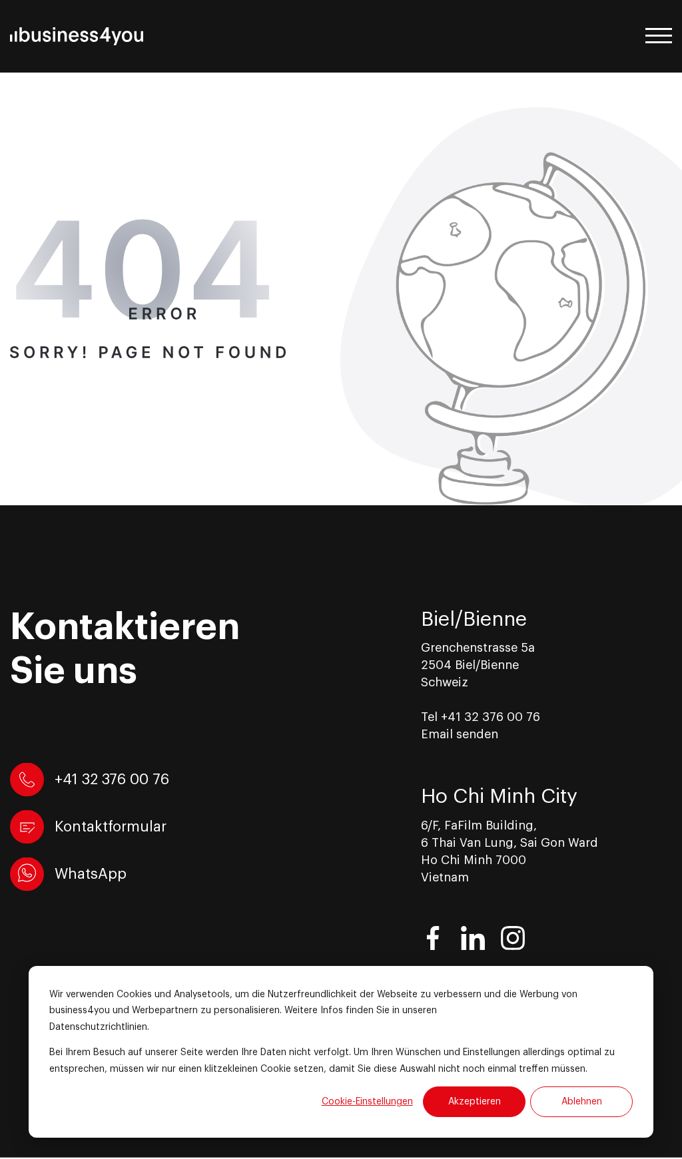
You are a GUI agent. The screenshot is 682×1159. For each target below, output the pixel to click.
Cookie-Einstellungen (367, 1101)
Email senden (459, 734)
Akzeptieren (474, 1101)
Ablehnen (581, 1101)
